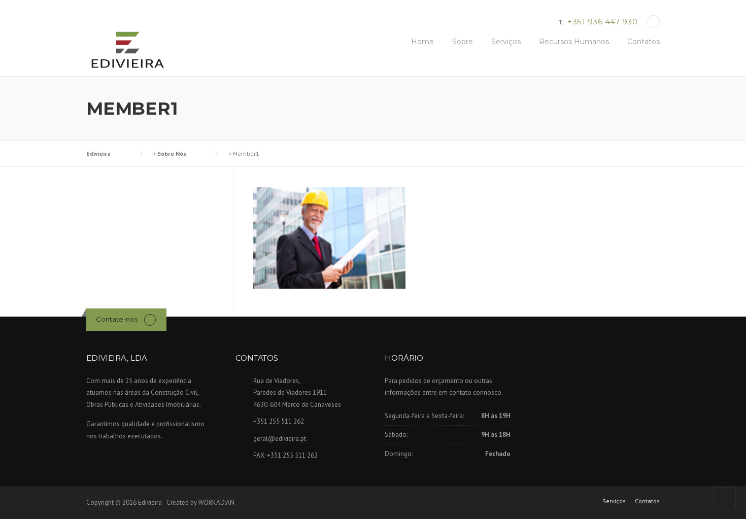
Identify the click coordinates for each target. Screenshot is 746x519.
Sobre (462, 41)
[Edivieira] (126, 50)
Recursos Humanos (574, 41)
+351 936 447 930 (602, 21)
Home (422, 41)
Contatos (643, 41)
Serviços (506, 41)
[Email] (653, 21)
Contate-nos (117, 319)
